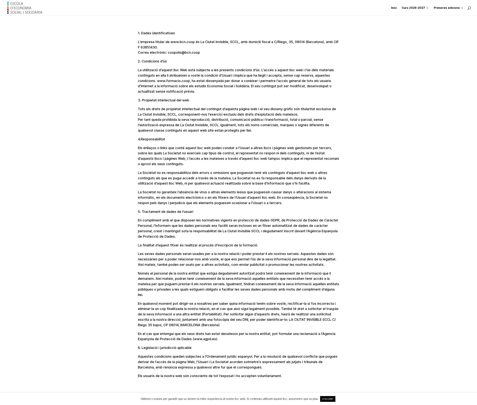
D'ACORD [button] (327, 398)
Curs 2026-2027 (413, 8)
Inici (394, 8)
